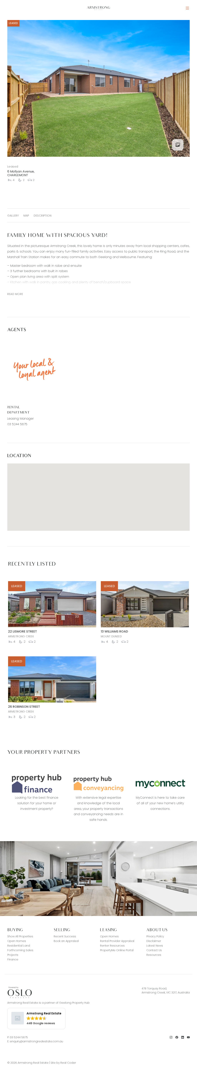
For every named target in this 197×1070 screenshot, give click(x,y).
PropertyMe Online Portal (117, 950)
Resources (153, 955)
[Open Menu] (187, 8)
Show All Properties (20, 936)
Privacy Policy (155, 936)
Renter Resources (112, 946)
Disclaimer (153, 941)
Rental (13, 407)
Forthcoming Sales (20, 950)
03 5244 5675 (17, 424)
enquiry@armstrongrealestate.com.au (36, 1041)
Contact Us (154, 950)
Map (26, 216)
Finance (12, 959)
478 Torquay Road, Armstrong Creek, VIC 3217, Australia (166, 990)
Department (18, 413)
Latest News (154, 946)
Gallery (13, 216)
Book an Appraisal (66, 941)
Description (43, 216)
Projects (12, 955)
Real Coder (68, 1063)
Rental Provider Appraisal (117, 941)
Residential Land (18, 946)
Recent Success (65, 936)
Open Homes (16, 941)
